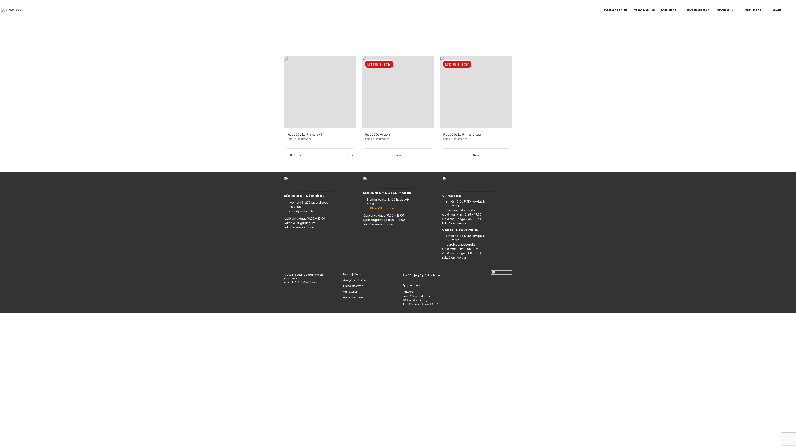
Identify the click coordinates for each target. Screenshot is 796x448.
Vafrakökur (350, 291)
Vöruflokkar (294, 45)
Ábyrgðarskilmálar (355, 280)
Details (349, 155)
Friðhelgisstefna (353, 286)
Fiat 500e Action (377, 134)
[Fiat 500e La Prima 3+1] (320, 92)
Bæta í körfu (297, 155)
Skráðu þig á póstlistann (421, 275)
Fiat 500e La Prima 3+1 (304, 134)
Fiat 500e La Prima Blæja (462, 134)
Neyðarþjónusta (353, 274)
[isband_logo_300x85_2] (11, 10)
